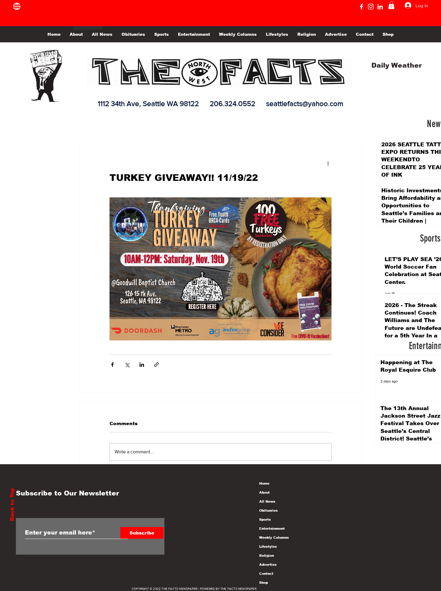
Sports (265, 519)
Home (264, 483)
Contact (266, 573)
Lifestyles (268, 546)
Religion (266, 555)
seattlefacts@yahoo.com (304, 103)
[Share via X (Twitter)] (127, 364)
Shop (263, 582)
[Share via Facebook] (112, 364)
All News (267, 501)
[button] (391, 5)
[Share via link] (156, 364)
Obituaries (268, 510)
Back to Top (12, 504)
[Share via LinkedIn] (142, 364)
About (264, 492)
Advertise (268, 564)
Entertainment (272, 528)
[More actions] (328, 163)
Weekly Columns (274, 537)
